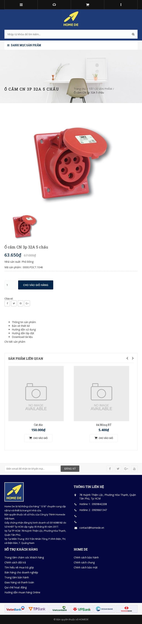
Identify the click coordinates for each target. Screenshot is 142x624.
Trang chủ (80, 89)
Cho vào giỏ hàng (35, 285)
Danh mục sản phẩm (25, 45)
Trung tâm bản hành (16, 577)
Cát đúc (38, 425)
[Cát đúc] (36, 393)
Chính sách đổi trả (15, 562)
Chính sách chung (84, 562)
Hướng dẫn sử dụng (24, 329)
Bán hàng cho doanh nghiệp (21, 572)
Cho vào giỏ (40, 438)
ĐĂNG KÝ (70, 468)
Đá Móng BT (103, 425)
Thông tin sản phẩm (24, 322)
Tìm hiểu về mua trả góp (19, 567)
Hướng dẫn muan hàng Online (22, 592)
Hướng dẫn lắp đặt (23, 333)
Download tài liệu (22, 337)
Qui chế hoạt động (15, 587)
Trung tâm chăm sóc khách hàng (24, 557)
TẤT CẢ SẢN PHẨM (100, 89)
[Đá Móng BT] (101, 393)
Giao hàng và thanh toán (19, 582)
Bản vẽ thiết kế (21, 326)
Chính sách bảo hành (86, 557)
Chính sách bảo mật (86, 567)
